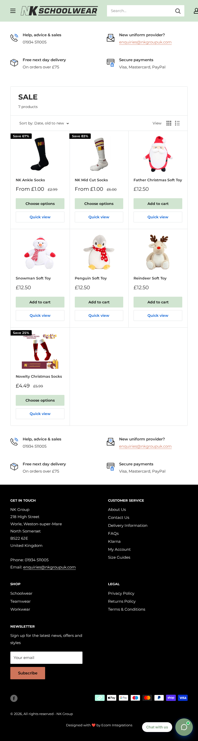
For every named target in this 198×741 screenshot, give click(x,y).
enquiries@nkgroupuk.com (145, 42)
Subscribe (27, 673)
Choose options (40, 203)
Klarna (114, 541)
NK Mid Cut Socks (91, 180)
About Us (117, 509)
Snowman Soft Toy (33, 278)
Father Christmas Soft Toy (158, 180)
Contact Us (118, 517)
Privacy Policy (121, 593)
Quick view (40, 217)
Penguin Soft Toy (91, 278)
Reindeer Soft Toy (150, 278)
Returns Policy (122, 601)
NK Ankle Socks (30, 180)
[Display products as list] (177, 123)
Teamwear (20, 601)
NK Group (64, 714)
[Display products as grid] (169, 123)
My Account (119, 549)
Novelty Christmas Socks (39, 376)
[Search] (177, 10)
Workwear (20, 609)
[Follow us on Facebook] (14, 698)
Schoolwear (21, 593)
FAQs (113, 533)
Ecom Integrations (116, 725)
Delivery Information (127, 525)
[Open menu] (12, 11)
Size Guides (119, 557)
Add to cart (158, 203)
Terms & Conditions (126, 609)
